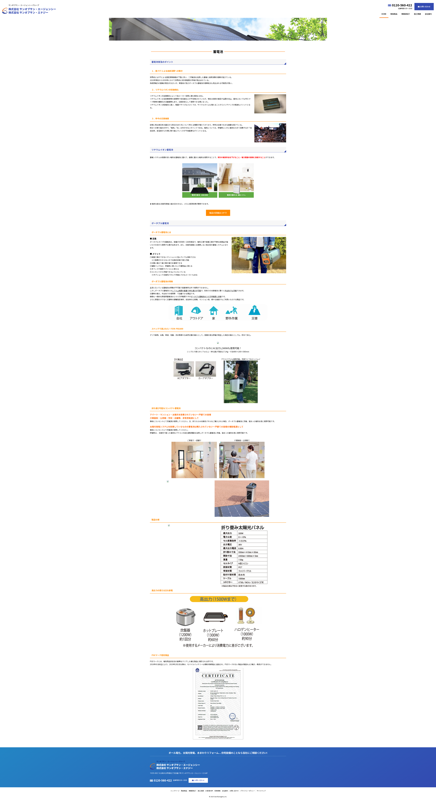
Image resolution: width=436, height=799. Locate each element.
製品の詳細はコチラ (218, 212)
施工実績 (417, 14)
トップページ (175, 791)
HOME (384, 14)
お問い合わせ (425, 6)
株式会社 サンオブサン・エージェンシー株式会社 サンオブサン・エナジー (32, 10)
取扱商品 (393, 14)
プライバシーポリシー (247, 791)
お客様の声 (209, 791)
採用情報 (217, 791)
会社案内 (428, 14)
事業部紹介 (405, 14)
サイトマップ (261, 791)
